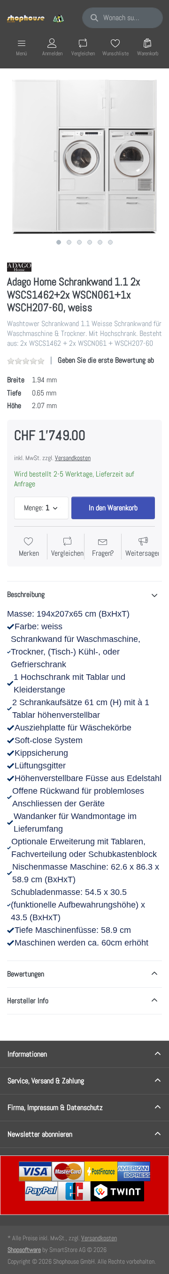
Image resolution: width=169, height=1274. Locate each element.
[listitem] (84, 157)
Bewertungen (25, 974)
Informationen (27, 1054)
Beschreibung (26, 594)
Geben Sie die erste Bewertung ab (106, 360)
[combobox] (122, 17)
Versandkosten (73, 458)
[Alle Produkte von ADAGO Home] (19, 266)
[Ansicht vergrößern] (84, 157)
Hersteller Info (27, 1001)
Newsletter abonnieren (40, 1134)
